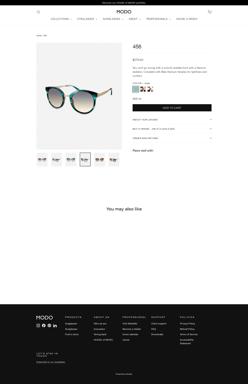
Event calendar (130, 334)
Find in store (72, 334)
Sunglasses (71, 329)
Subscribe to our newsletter (50, 362)
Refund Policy (187, 329)
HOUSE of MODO (186, 19)
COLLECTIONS (60, 19)
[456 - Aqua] (134, 168)
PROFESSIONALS (157, 19)
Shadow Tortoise (150, 89)
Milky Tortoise (143, 89)
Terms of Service (189, 334)
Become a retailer (132, 329)
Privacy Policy (187, 323)
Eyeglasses (71, 323)
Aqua (136, 89)
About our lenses (145, 119)
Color (141, 83)
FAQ (153, 329)
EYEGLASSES (86, 19)
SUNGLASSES (112, 19)
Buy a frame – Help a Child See (154, 128)
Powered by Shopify (124, 374)
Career (126, 339)
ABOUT (133, 19)
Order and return (145, 138)
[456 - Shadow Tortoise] (141, 168)
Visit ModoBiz (130, 323)
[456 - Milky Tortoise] (138, 168)
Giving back (100, 334)
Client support (158, 323)
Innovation (99, 329)
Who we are (100, 323)
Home (39, 35)
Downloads (157, 334)
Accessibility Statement (187, 341)
